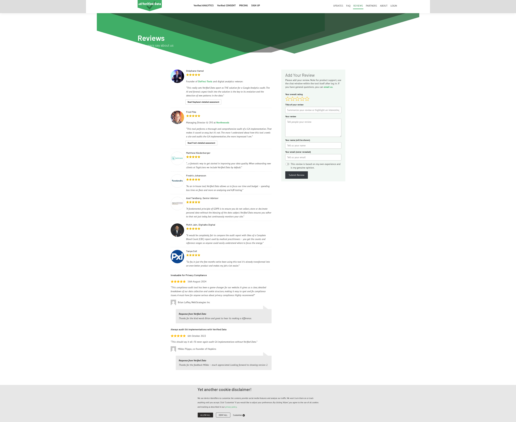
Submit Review (296, 175)
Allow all (205, 415)
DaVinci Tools (205, 81)
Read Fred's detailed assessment (201, 143)
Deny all (223, 415)
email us (328, 86)
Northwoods (222, 122)
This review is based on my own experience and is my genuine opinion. (316, 165)
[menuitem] (203, 6)
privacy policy (231, 407)
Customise (237, 415)
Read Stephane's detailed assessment (203, 102)
